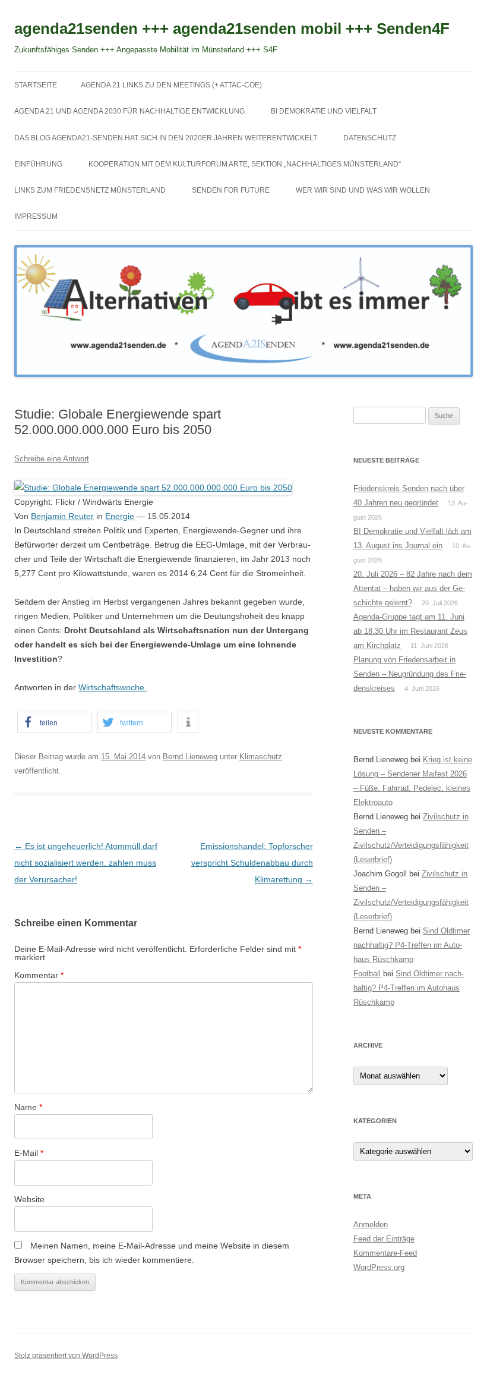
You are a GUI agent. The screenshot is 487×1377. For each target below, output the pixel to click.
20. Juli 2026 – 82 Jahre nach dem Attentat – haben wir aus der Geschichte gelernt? (412, 588)
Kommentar (39, 975)
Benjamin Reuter (62, 516)
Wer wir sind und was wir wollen (363, 190)
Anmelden (370, 1224)
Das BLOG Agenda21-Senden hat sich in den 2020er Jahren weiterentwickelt (165, 138)
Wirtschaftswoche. (112, 687)
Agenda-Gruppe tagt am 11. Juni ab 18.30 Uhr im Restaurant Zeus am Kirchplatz (410, 631)
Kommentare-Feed (385, 1253)
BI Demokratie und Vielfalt (324, 111)
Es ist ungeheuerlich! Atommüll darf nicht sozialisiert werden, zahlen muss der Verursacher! (85, 862)
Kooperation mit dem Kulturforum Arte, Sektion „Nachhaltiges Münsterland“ (244, 164)
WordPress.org (378, 1267)
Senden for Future (231, 190)
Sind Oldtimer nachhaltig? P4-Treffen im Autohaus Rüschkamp (411, 945)
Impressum (36, 216)
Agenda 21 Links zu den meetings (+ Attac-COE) (171, 85)
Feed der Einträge (384, 1238)
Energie (119, 516)
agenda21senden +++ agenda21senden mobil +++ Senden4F (232, 28)
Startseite (35, 85)
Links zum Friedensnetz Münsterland (90, 190)
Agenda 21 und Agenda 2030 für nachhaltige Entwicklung (129, 111)
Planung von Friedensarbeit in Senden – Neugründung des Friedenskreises (409, 674)
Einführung (38, 164)
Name (28, 1107)
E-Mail (28, 1153)
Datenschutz (369, 138)
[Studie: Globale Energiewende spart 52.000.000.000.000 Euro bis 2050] (153, 487)
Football (367, 973)
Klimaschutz (260, 756)
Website (29, 1199)
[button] (54, 722)
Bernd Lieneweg (190, 756)
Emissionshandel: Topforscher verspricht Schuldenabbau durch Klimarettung (252, 862)
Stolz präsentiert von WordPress (66, 1355)
